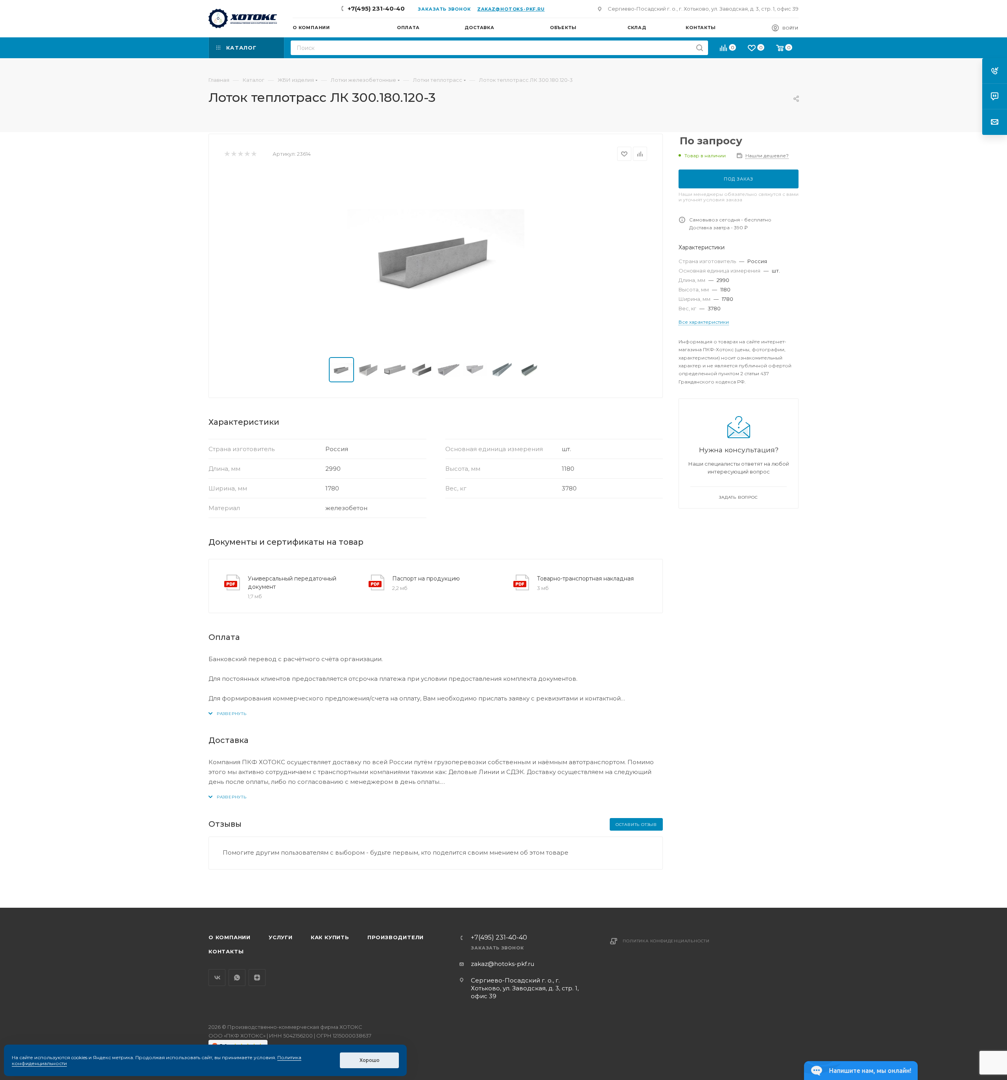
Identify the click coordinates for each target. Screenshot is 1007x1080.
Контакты (225, 951)
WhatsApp (237, 977)
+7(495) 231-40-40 (376, 8)
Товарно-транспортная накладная (585, 578)
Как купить (330, 937)
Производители (395, 937)
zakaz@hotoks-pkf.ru (510, 9)
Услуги (281, 937)
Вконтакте (216, 977)
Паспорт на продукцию (426, 578)
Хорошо (370, 1060)
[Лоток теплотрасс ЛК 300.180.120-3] (435, 259)
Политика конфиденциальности (666, 941)
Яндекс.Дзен (257, 977)
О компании (229, 937)
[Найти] (699, 48)
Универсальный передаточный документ (292, 582)
